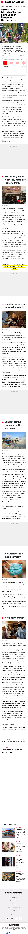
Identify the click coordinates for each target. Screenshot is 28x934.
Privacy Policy (14, 900)
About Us (14, 897)
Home (2, 6)
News (4, 750)
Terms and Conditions (14, 907)
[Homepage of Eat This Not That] (13, 892)
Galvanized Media (13, 927)
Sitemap (14, 904)
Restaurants (9, 6)
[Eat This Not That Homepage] (14, 2)
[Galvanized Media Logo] (14, 925)
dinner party (17, 454)
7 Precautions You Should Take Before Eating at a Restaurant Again (15, 266)
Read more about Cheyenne (19, 741)
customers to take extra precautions (14, 237)
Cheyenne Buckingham (9, 55)
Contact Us (14, 910)
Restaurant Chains (14, 750)
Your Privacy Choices (15, 933)
